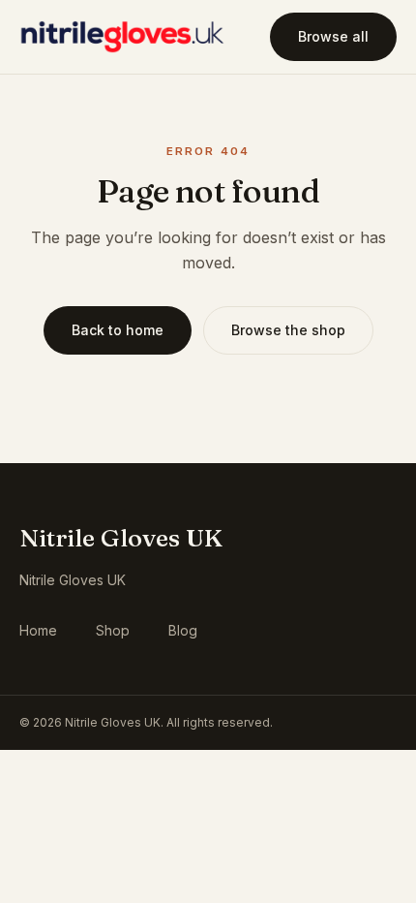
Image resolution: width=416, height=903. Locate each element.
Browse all (333, 36)
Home (38, 630)
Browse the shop (288, 330)
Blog (182, 630)
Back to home (117, 330)
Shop (113, 630)
